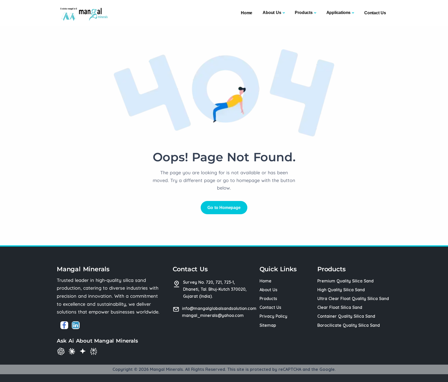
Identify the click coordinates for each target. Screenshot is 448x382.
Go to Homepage (223, 207)
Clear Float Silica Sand (339, 307)
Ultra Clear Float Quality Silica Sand (353, 298)
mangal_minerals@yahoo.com (213, 315)
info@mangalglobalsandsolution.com (219, 308)
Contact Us (375, 13)
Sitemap (268, 325)
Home (246, 13)
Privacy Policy (273, 316)
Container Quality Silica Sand (346, 316)
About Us (272, 12)
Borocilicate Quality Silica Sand (348, 325)
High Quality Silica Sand (341, 289)
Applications (338, 12)
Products (303, 12)
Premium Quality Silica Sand (345, 280)
